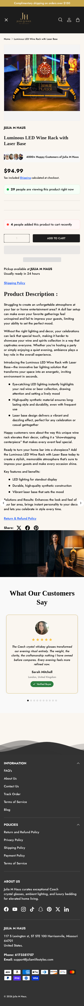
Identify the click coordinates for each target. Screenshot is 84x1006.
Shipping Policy (14, 283)
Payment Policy (14, 855)
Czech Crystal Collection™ (26, 83)
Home (11, 26)
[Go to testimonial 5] (40, 700)
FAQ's (8, 770)
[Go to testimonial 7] (46, 700)
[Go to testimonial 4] (37, 700)
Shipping (25, 178)
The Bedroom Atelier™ (23, 55)
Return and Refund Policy (21, 832)
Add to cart (56, 238)
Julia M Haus (19, 996)
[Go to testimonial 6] (43, 700)
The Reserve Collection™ (25, 98)
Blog (7, 809)
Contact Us (11, 786)
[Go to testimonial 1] (28, 700)
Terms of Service (15, 802)
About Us (10, 778)
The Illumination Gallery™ (26, 69)
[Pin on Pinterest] (36, 528)
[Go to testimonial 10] (56, 700)
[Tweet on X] (19, 528)
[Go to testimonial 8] (50, 700)
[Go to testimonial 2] (31, 700)
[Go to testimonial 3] (34, 700)
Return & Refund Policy (20, 518)
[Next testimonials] (80, 503)
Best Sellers (16, 112)
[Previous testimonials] (3, 503)
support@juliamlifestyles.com (33, 959)
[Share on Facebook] (27, 528)
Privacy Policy (13, 840)
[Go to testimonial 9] (53, 700)
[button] (42, 250)
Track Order (12, 794)
